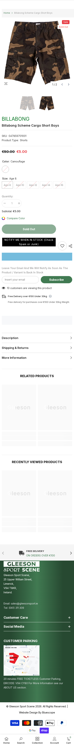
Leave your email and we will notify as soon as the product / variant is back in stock (35, 270)
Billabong (15, 119)
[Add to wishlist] (62, 245)
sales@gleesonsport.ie (24, 603)
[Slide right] (71, 553)
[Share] (69, 246)
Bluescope (48, 712)
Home (7, 13)
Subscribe (56, 279)
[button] (29, 242)
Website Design (28, 712)
